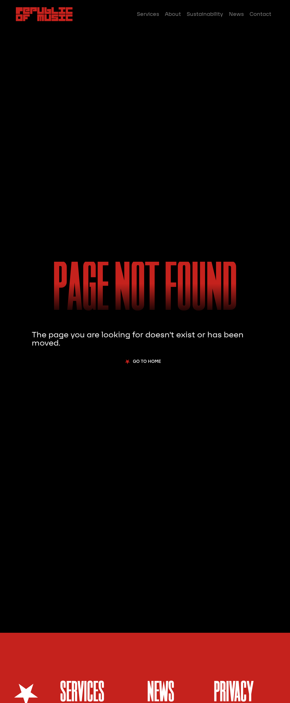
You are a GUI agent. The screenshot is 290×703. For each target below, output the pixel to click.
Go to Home (147, 361)
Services (148, 14)
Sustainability (205, 14)
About (173, 14)
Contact (260, 14)
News (236, 14)
